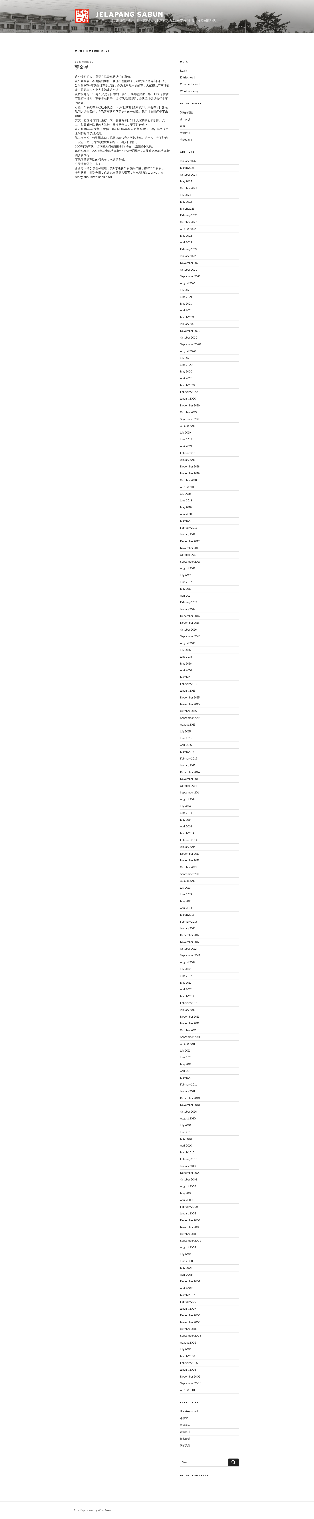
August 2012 (187, 962)
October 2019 (188, 412)
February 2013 (188, 921)
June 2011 (186, 1057)
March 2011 (187, 1077)
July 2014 (185, 806)
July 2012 (185, 969)
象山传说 (185, 119)
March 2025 (187, 167)
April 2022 (186, 242)
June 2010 (186, 1132)
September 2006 (190, 1335)
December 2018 (190, 466)
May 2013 (186, 901)
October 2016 (188, 629)
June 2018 (186, 500)
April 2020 (186, 378)
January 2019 (188, 459)
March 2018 (187, 520)
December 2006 (190, 1315)
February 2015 (188, 758)
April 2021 (186, 310)
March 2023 (187, 208)
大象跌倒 (185, 132)
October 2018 (188, 480)
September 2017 (190, 561)
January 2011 (187, 1091)
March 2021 (187, 317)
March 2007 (187, 1295)
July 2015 (185, 731)
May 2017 (186, 588)
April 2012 (186, 989)
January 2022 (188, 256)
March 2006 (187, 1356)
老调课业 (185, 1431)
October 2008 (189, 1234)
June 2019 (186, 439)
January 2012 (187, 1009)
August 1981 (187, 1390)
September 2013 (190, 874)
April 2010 (186, 1145)
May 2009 (186, 1193)
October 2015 (188, 710)
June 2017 (186, 582)
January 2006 (188, 1369)
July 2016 (185, 649)
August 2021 (187, 283)
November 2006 (190, 1322)
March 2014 (187, 833)
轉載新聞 (185, 1438)
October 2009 (189, 1179)
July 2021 (185, 289)
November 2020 (190, 330)
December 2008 (190, 1220)
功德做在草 (186, 139)
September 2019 (190, 419)
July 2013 (185, 887)
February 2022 (188, 249)
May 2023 (186, 201)
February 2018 (188, 527)
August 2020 (188, 351)
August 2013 (187, 880)
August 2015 (188, 724)
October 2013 (188, 867)
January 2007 (188, 1308)
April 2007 (186, 1288)
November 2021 (190, 262)
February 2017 (188, 602)
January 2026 (188, 161)
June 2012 (186, 975)
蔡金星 (82, 67)
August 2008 (188, 1247)
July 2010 (185, 1125)
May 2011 (185, 1064)
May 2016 (186, 663)
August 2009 (188, 1186)
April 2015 (186, 744)
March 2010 (187, 1152)
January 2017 (187, 609)
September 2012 (190, 955)
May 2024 (186, 181)
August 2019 (188, 425)
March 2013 (187, 914)
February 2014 (188, 840)
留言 (182, 125)
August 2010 (188, 1118)
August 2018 (188, 487)
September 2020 (190, 344)
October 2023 (188, 188)
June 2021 (186, 296)
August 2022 (188, 228)
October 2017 (188, 554)
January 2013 (187, 928)
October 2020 (188, 337)
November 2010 (190, 1104)
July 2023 (185, 195)
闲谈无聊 (185, 1445)
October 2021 (188, 269)
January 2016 (188, 690)
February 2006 (189, 1362)
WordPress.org (189, 91)
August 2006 (188, 1342)
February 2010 (188, 1159)
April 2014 (186, 826)
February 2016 (188, 683)
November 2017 (190, 548)
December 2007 (190, 1281)
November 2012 (190, 941)
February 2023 (188, 215)
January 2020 (188, 398)
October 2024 (188, 174)
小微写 (184, 1418)
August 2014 (188, 799)
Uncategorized (189, 1411)
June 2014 (186, 812)
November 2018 (190, 473)
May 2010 (186, 1138)
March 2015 (187, 751)
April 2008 (186, 1274)
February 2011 (188, 1084)
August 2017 (187, 568)
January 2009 (188, 1213)
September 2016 (190, 636)
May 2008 (186, 1267)
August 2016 (188, 643)
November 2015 (190, 704)
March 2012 (187, 996)
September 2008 (190, 1240)
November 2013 (190, 860)
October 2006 (189, 1328)
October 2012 (188, 948)
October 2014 (188, 785)
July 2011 (185, 1050)
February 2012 (188, 1002)
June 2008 (186, 1261)
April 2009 (186, 1200)
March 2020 (187, 385)
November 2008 (190, 1227)
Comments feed (190, 84)
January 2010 (188, 1166)
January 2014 (188, 846)
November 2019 (190, 405)
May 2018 (186, 507)
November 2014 (190, 778)
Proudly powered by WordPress (93, 1510)
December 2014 (190, 772)
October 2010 (188, 1111)
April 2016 (186, 670)
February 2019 (188, 453)
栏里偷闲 (185, 1425)
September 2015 (190, 717)
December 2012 (190, 935)
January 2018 (188, 534)
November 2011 (189, 1023)
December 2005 (190, 1376)
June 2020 (186, 364)
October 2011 (188, 1030)
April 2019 (186, 446)
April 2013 (186, 908)
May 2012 (186, 982)
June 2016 (186, 656)
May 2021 (186, 303)
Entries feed (187, 77)
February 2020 (189, 391)
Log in (184, 70)
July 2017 (185, 575)
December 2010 (190, 1098)
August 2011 (187, 1043)
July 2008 (186, 1254)
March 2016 (187, 677)
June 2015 (186, 738)
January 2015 (188, 765)
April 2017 (186, 595)
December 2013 (190, 853)
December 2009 (190, 1172)
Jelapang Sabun (130, 14)
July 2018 (185, 493)
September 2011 (190, 1036)
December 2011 (189, 1016)
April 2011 (185, 1070)
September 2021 (190, 276)
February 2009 (189, 1206)
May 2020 (186, 371)
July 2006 (186, 1349)
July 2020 (185, 357)
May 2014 (186, 819)
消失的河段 (186, 112)
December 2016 (190, 615)
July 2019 (185, 432)
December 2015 (190, 697)
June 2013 (186, 894)
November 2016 (190, 622)
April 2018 (186, 514)
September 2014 (190, 792)
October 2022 (188, 222)
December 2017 (190, 541)
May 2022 (186, 235)
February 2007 (189, 1301)
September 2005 (190, 1383)
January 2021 (187, 323)
